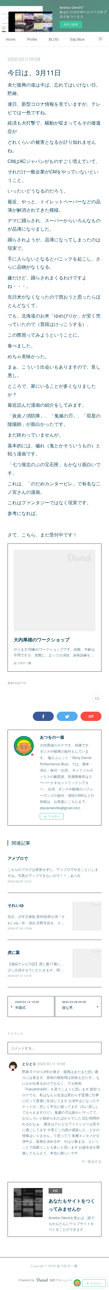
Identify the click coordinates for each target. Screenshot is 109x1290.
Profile (32, 39)
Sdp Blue (77, 39)
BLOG (53, 39)
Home (10, 39)
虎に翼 (14, 952)
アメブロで (18, 858)
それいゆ (16, 905)
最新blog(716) (17, 683)
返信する (94, 1161)
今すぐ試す (71, 24)
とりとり (29, 1063)
